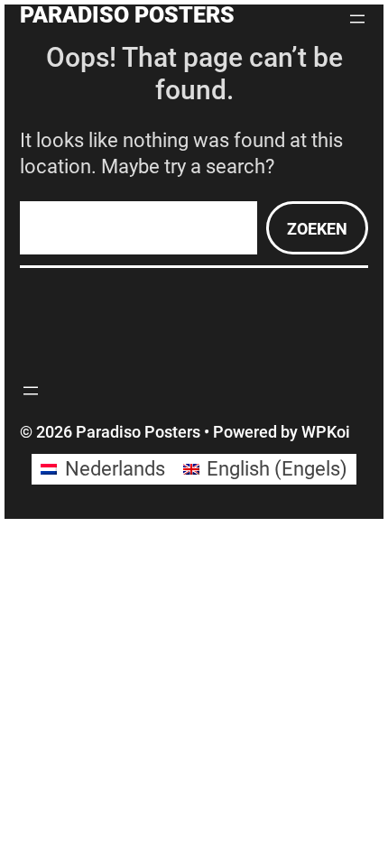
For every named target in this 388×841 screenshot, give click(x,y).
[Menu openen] (357, 19)
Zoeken (317, 228)
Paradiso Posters (127, 15)
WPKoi (325, 431)
